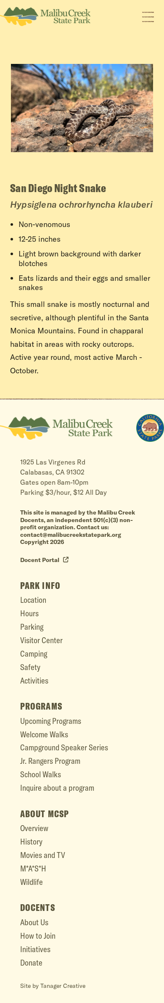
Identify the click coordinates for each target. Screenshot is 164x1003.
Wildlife (31, 882)
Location (33, 600)
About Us (34, 922)
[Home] (150, 428)
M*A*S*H (33, 868)
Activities (34, 681)
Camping (33, 654)
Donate (31, 963)
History (31, 842)
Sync (156, 404)
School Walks (40, 774)
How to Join (38, 936)
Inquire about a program (57, 788)
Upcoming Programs (50, 721)
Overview (34, 828)
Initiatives (35, 949)
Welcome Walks (44, 734)
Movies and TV (42, 855)
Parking (31, 627)
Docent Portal (40, 560)
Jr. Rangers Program (50, 761)
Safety (30, 667)
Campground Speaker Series (64, 747)
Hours (29, 613)
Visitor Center (41, 640)
